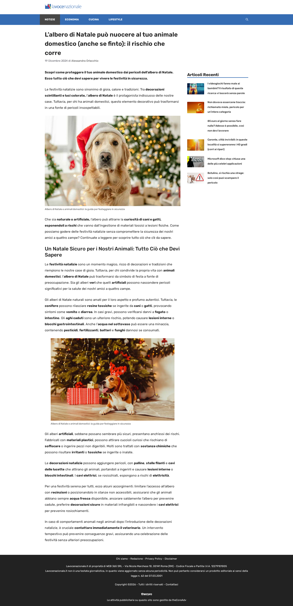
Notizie (50, 19)
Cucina (94, 19)
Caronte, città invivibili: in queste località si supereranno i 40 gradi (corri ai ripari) (227, 144)
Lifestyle (115, 19)
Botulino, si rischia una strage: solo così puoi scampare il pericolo (226, 177)
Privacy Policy (153, 558)
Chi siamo (122, 558)
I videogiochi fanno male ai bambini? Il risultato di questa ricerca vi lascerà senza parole (226, 88)
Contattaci (172, 584)
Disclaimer (171, 558)
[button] (247, 19)
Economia (72, 19)
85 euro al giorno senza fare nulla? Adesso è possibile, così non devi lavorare (226, 125)
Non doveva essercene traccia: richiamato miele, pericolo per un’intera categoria (227, 107)
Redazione (136, 558)
